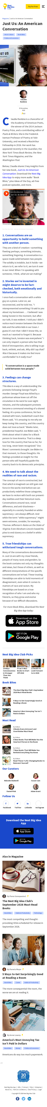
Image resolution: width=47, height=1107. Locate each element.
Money (18, 1048)
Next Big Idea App (10, 1087)
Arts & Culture (8, 35)
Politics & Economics (11, 38)
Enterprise (38, 1087)
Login (40, 1090)
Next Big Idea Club (7, 229)
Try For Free (33, 6)
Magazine (5, 19)
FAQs (31, 1087)
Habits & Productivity (23, 913)
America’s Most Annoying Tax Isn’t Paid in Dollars (20, 1041)
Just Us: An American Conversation (23, 229)
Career (18, 982)
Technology (38, 913)
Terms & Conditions (19, 1090)
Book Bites (21, 35)
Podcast (25, 1087)
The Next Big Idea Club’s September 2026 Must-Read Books (19, 904)
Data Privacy (32, 1090)
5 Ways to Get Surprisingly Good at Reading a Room (22, 976)
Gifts (19, 1087)
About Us (8, 1090)
